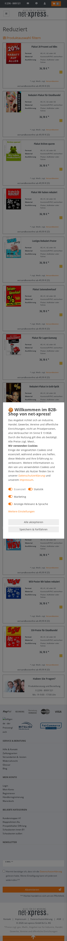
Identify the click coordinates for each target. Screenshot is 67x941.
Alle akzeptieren (33, 522)
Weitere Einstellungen (21, 511)
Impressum (26, 480)
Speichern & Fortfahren (33, 529)
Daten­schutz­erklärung (31, 475)
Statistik (38, 489)
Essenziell (20, 489)
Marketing (20, 496)
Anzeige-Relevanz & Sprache (31, 504)
